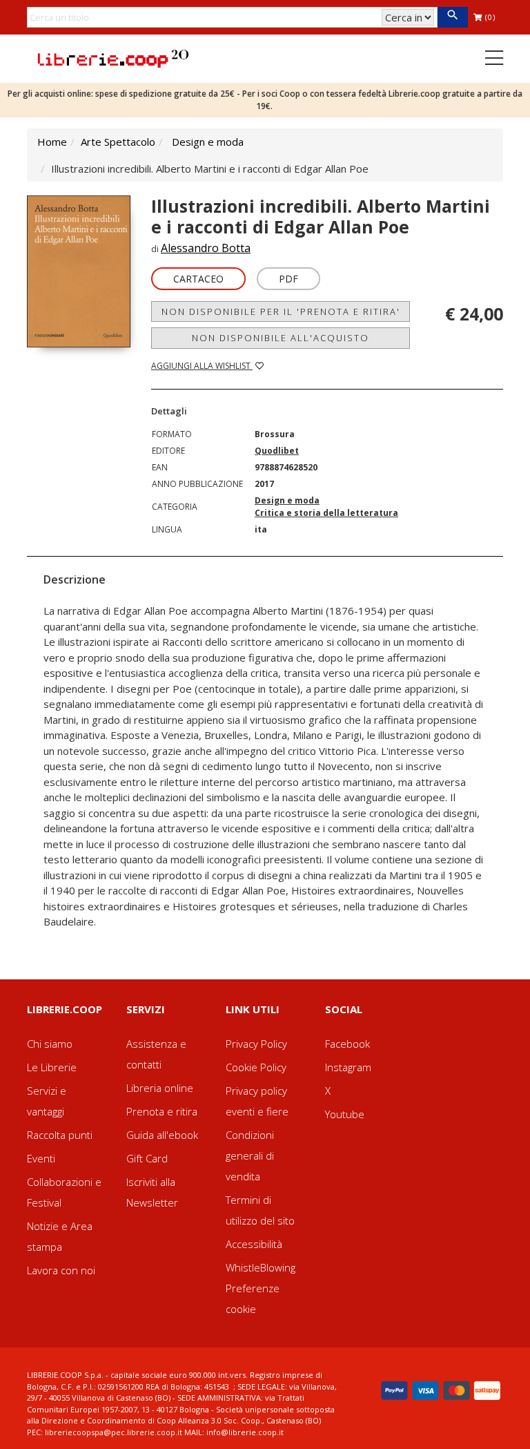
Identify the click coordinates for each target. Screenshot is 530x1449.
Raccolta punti (59, 1135)
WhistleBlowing (260, 1267)
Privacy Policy (256, 1043)
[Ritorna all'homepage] (113, 57)
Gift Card (147, 1158)
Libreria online (159, 1088)
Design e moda (208, 141)
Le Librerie (52, 1067)
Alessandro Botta (206, 248)
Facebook (347, 1043)
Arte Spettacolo (118, 141)
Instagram (348, 1067)
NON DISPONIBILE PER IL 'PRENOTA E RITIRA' (280, 311)
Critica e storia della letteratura (326, 513)
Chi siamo (49, 1043)
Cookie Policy (256, 1067)
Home (52, 141)
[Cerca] (452, 17)
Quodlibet (277, 451)
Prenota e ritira (161, 1111)
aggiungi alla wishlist (202, 366)
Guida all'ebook (162, 1135)
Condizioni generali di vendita (250, 1155)
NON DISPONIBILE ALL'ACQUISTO (280, 338)
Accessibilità (254, 1244)
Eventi (41, 1158)
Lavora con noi (61, 1270)
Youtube (344, 1114)
